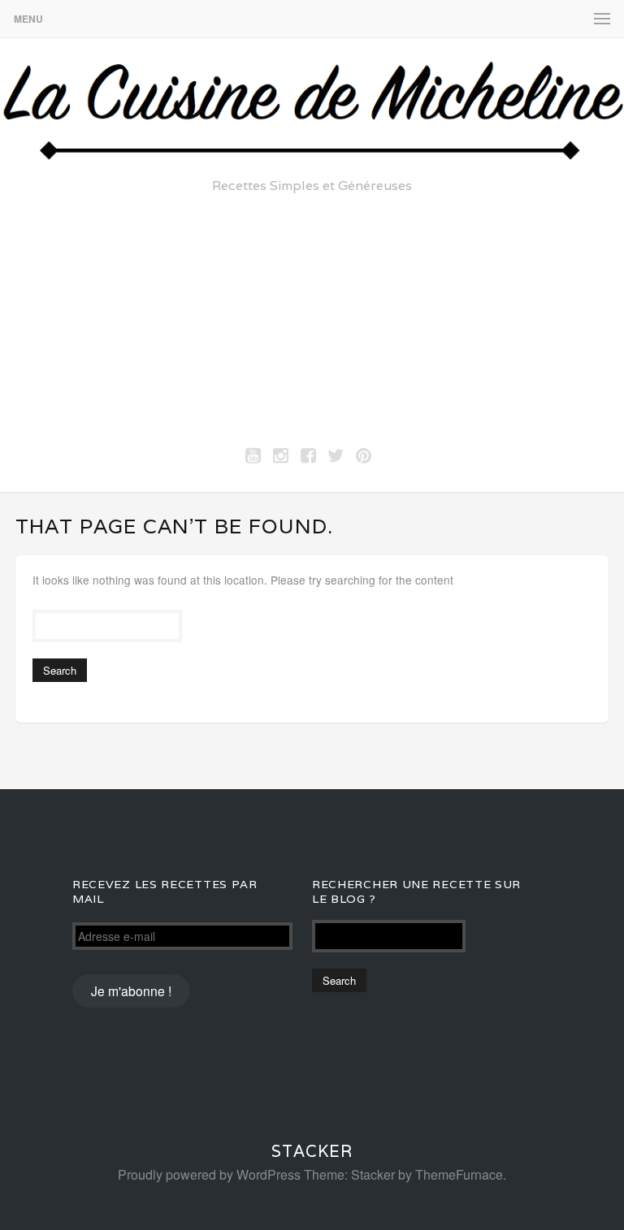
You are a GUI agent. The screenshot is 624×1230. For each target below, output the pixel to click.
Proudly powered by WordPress (209, 1174)
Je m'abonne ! (131, 990)
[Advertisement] (312, 315)
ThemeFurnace (459, 1174)
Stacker (312, 1151)
